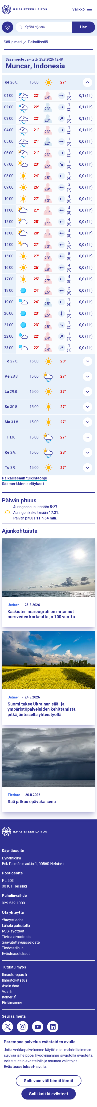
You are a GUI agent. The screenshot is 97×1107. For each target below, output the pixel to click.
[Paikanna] (7, 27)
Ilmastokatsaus (14, 980)
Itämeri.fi (9, 997)
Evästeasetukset (16, 953)
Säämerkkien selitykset (23, 484)
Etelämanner (12, 1003)
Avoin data (10, 986)
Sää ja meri (13, 42)
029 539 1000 (13, 903)
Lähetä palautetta (16, 925)
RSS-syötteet (13, 931)
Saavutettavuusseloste (21, 942)
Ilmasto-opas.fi (14, 974)
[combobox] (46, 27)
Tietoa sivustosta (16, 937)
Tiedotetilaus (13, 948)
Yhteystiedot (12, 920)
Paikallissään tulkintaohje (24, 478)
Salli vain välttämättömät (48, 1080)
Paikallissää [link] (38, 42)
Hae (83, 27)
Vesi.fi (7, 991)
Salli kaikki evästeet (48, 1093)
